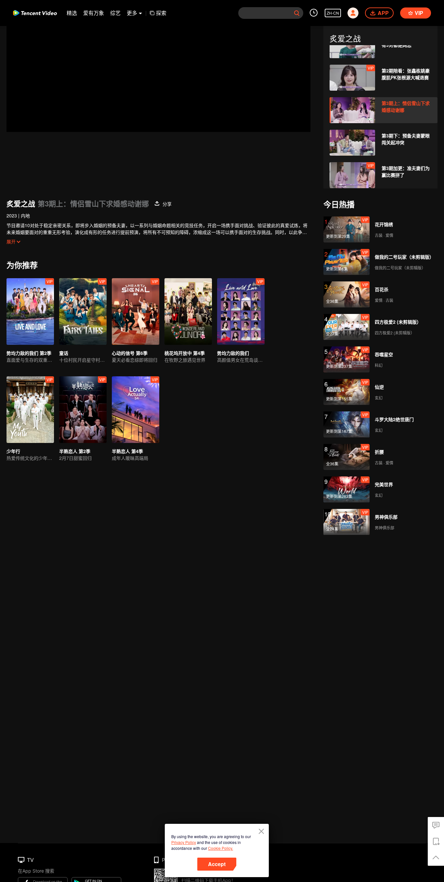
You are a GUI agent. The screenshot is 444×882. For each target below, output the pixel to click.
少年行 (13, 451)
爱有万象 (93, 13)
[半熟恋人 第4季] (135, 409)
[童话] (83, 311)
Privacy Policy (183, 842)
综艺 (115, 13)
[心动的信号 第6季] (135, 311)
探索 (161, 13)
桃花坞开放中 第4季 (184, 353)
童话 (63, 353)
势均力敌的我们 (233, 353)
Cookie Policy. (220, 848)
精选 (72, 13)
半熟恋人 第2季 (74, 451)
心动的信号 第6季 (130, 353)
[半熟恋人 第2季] (83, 409)
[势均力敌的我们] (241, 311)
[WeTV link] (35, 13)
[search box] (297, 13)
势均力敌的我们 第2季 (29, 353)
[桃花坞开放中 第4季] (188, 311)
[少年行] (30, 409)
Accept (217, 864)
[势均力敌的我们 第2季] (30, 311)
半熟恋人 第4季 (127, 451)
